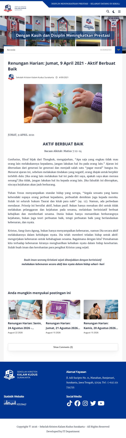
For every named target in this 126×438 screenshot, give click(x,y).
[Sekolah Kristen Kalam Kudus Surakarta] (15, 8)
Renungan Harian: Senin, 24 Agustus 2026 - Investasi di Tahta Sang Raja (25, 326)
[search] (107, 11)
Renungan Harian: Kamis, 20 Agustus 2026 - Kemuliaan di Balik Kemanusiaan (100, 326)
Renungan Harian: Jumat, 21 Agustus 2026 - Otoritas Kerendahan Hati (62, 326)
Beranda (11, 50)
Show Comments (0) (63, 347)
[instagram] (85, 403)
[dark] (114, 11)
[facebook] (77, 403)
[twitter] (93, 403)
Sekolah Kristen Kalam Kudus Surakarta (62, 426)
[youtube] (101, 403)
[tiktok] (69, 403)
